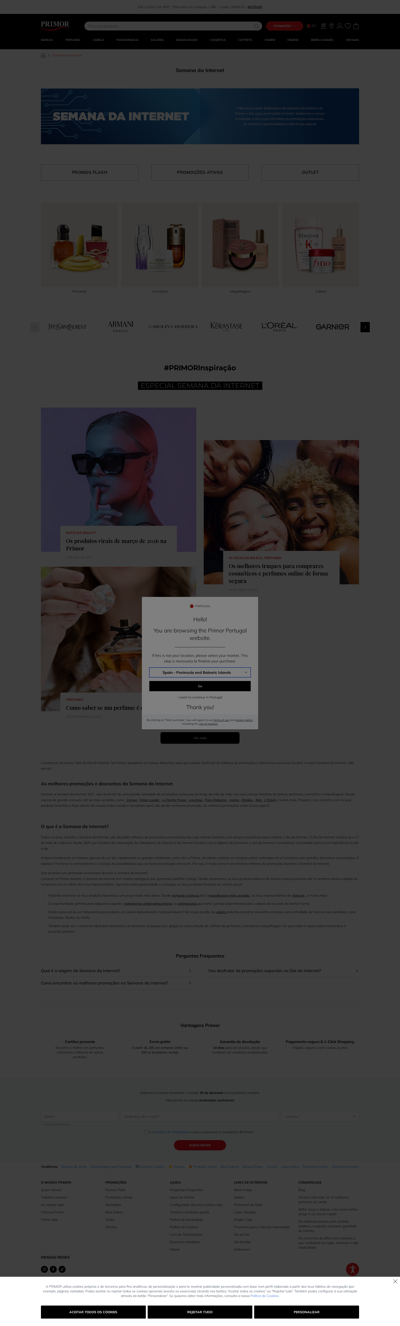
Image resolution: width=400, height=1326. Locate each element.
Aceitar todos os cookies (93, 1312)
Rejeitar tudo (200, 1312)
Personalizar (307, 1312)
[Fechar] (395, 1281)
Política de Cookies (264, 1296)
